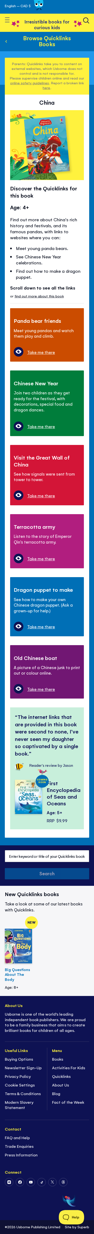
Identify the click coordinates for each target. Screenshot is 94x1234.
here (46, 87)
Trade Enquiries (19, 1146)
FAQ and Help (17, 1137)
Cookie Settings (20, 1084)
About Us (60, 1084)
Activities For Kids (68, 1067)
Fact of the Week (68, 1102)
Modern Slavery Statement (19, 1104)
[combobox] (47, 856)
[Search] (86, 20)
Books (57, 1059)
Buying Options (19, 1059)
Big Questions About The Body (17, 974)
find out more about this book (39, 296)
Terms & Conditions (23, 1093)
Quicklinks (61, 1076)
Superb (83, 1226)
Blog (56, 1093)
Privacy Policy (18, 1076)
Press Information (21, 1154)
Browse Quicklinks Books (47, 40)
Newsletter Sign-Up (23, 1067)
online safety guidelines (29, 82)
